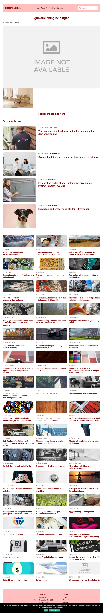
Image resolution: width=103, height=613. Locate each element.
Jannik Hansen (52, 205)
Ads (37, 8)
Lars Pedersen (51, 179)
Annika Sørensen (54, 153)
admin (17, 23)
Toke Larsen (53, 127)
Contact (60, 8)
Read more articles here (51, 113)
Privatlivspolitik (54, 610)
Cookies (52, 8)
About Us (44, 8)
